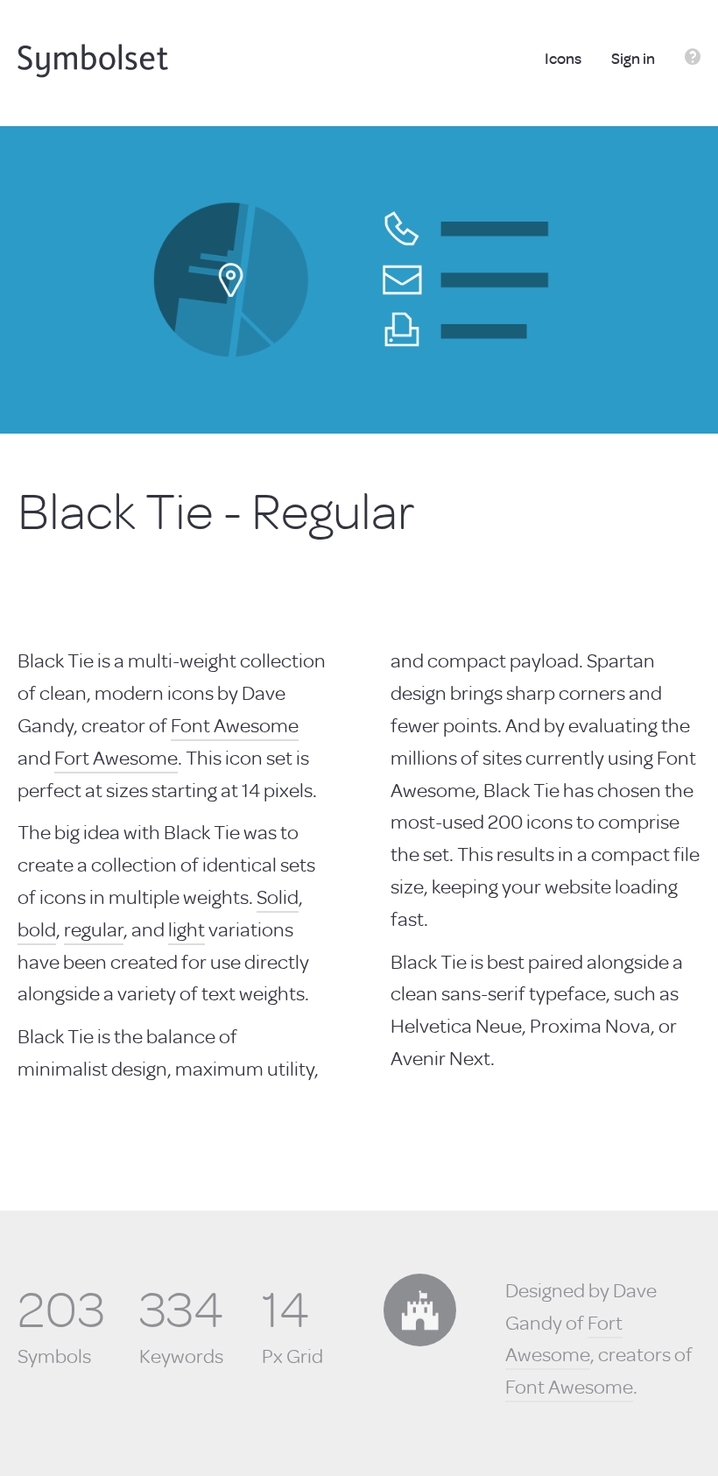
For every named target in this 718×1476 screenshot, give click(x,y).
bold (37, 928)
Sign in (634, 57)
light (186, 928)
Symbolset (93, 61)
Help (692, 59)
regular (93, 928)
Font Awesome (235, 724)
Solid (278, 896)
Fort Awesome (116, 757)
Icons (564, 57)
